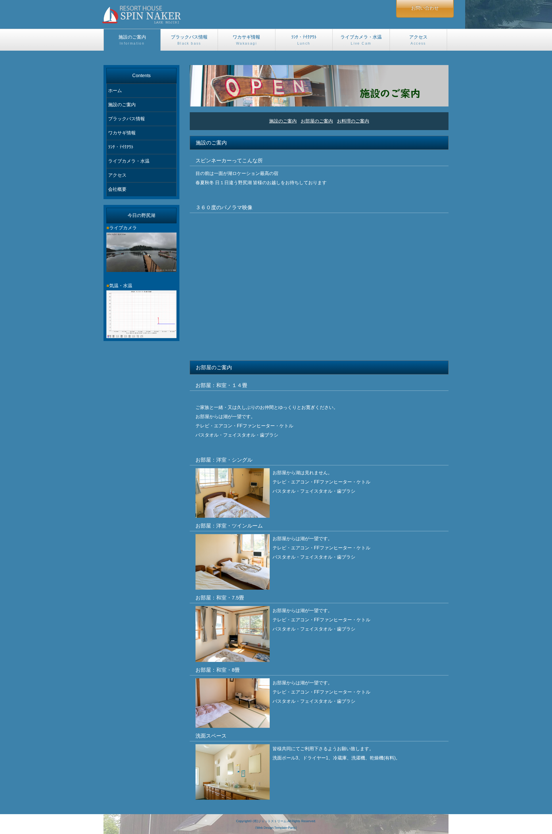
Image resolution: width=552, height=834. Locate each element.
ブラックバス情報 (189, 40)
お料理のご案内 (353, 121)
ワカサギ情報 (246, 40)
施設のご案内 (132, 40)
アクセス (418, 40)
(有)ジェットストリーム (270, 821)
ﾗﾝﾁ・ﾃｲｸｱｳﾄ (304, 40)
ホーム (115, 90)
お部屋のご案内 (317, 121)
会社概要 (117, 189)
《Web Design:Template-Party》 (276, 827)
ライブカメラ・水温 (361, 40)
